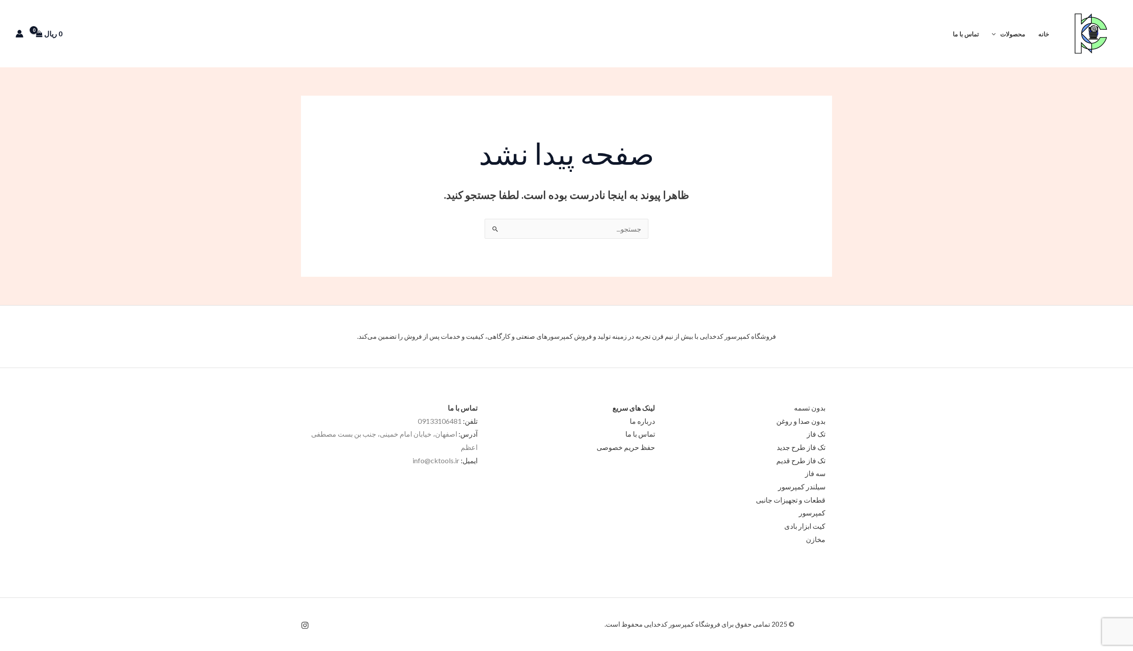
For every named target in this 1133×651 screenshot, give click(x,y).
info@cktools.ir (435, 460)
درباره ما (642, 421)
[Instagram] (305, 625)
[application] (996, 34)
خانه (1043, 34)
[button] (934, 33)
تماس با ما (966, 34)
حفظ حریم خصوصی (626, 447)
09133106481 (440, 421)
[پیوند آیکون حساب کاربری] (19, 34)
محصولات (1012, 34)
